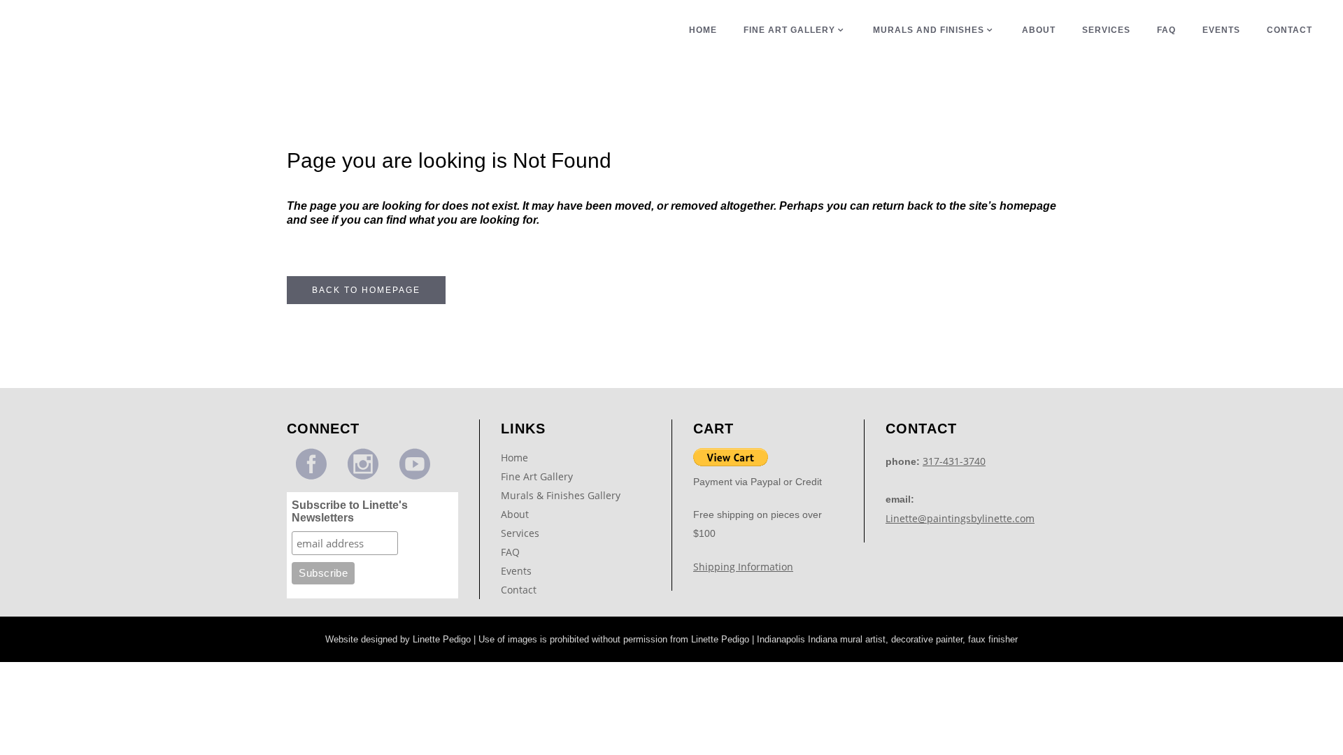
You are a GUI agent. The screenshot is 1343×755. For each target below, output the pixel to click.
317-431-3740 (954, 461)
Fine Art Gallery (537, 476)
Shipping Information (743, 566)
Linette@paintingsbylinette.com (960, 518)
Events (516, 570)
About (515, 514)
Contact (519, 589)
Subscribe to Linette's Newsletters (350, 511)
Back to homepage (366, 290)
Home (514, 457)
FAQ (510, 552)
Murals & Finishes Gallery (560, 495)
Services (520, 533)
